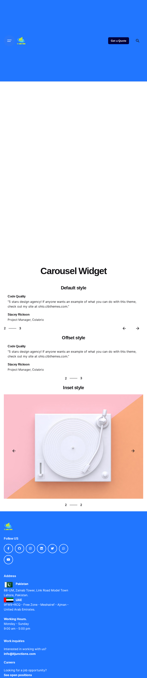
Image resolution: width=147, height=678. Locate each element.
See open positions (18, 675)
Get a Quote (118, 40)
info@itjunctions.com (20, 654)
